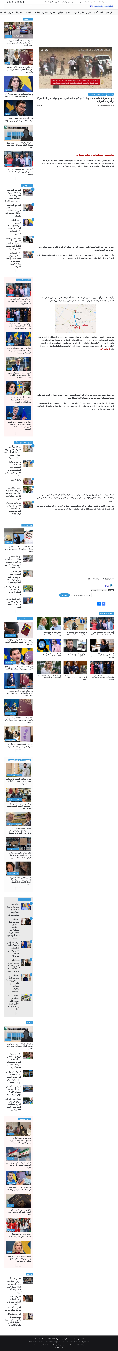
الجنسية (28, 12)
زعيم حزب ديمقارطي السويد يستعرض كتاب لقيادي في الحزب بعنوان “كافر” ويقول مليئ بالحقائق (75, 677)
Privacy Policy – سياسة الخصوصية (87, 2)
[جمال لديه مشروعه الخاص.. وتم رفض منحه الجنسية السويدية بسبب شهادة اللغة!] (28, 504)
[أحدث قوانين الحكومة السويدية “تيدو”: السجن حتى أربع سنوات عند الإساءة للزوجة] (102, 623)
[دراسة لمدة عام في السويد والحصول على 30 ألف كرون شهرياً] (28, 600)
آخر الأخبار (98, 12)
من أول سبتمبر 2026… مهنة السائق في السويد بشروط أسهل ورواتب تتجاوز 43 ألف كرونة (13, 561)
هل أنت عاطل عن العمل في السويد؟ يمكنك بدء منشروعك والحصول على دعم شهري (19, 549)
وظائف (37, 12)
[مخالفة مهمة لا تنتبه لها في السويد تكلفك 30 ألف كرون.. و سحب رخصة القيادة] (26, 997)
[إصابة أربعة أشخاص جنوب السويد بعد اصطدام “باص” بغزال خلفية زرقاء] (28, 1088)
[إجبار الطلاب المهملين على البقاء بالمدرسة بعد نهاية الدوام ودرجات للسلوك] (49, 667)
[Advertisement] (75, 31)
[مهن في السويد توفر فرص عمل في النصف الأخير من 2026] (28, 588)
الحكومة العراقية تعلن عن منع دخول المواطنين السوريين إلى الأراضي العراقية (18, 1165)
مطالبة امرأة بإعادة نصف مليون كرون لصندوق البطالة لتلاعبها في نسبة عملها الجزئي (20, 145)
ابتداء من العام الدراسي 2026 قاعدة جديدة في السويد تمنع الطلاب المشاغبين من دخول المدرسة (102, 655)
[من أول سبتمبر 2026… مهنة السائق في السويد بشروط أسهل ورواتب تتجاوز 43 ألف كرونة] (28, 558)
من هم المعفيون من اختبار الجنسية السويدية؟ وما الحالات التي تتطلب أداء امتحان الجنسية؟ (20, 693)
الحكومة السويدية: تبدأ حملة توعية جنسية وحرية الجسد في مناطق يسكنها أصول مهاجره (19, 1258)
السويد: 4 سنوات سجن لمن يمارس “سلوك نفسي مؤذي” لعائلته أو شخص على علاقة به (19, 375)
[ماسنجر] (99, 604)
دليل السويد (79, 12)
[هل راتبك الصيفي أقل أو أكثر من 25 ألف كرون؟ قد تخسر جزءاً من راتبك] (26, 962)
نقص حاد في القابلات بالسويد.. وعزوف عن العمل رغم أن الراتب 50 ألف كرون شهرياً (14, 576)
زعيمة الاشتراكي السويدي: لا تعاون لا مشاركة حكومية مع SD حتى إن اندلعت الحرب (50, 633)
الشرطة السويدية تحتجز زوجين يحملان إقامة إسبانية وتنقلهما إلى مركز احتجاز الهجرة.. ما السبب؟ (20, 830)
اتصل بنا (57, 2)
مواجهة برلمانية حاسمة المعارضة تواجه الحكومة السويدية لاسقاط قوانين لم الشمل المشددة (102, 677)
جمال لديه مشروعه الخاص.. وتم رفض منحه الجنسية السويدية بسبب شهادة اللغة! (13, 508)
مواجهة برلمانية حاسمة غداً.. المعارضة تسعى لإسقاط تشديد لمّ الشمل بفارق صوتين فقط (77, 633)
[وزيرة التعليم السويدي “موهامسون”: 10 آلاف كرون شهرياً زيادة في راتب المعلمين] (28, 222)
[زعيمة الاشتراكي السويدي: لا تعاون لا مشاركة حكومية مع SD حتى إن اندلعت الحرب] (49, 623)
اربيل (99, 590)
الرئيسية (108, 12)
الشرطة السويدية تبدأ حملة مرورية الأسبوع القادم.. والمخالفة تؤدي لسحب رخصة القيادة (20, 43)
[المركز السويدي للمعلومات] (59, 6)
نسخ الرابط (64, 595)
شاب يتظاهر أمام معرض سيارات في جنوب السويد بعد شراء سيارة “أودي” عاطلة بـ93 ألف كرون (19, 855)
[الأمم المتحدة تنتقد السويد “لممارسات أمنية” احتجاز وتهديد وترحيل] (49, 645)
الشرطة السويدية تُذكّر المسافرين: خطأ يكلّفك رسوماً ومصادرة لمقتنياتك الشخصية (13, 983)
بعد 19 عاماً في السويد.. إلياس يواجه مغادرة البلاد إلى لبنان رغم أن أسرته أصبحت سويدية (12, 452)
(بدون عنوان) (16, 479)
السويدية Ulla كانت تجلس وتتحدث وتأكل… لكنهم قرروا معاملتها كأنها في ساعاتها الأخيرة (13, 1319)
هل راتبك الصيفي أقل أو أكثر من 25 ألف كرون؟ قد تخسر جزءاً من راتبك (13, 965)
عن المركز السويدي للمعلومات (68, 2)
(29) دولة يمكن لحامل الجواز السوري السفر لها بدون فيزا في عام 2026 (18, 1212)
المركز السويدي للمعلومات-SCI (105, 105)
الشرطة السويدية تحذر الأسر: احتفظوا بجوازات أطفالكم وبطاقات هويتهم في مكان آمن (20, 69)
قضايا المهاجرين (15, 12)
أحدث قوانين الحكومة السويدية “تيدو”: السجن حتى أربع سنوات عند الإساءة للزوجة (20, 171)
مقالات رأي (92, 94)
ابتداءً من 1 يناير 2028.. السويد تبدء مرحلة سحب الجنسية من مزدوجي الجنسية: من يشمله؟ (19, 350)
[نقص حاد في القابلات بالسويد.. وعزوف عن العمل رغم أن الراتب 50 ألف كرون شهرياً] (28, 573)
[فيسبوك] (103, 604)
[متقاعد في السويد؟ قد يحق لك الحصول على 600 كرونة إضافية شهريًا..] (26, 906)
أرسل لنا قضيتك (49, 2)
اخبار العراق (104, 590)
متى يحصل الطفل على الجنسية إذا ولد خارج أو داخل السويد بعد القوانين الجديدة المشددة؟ (19, 642)
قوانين (60, 12)
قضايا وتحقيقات (101, 94)
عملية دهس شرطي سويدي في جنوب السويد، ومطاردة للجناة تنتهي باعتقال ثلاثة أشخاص (13, 1104)
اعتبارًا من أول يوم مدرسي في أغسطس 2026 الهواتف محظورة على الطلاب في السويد (20, 400)
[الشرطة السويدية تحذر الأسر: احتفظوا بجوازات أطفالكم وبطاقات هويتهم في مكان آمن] (28, 207)
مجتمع (45, 12)
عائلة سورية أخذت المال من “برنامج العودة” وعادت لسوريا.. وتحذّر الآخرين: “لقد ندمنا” (20, 1140)
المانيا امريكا (93, 590)
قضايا (67, 12)
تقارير (88, 12)
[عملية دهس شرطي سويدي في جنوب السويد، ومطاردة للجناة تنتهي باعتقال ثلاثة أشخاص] (28, 1100)
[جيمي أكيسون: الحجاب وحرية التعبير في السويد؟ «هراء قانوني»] (75, 645)
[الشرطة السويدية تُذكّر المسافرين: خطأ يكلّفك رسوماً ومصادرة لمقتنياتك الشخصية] (26, 977)
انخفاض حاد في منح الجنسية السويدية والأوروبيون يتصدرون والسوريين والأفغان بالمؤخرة (19, 720)
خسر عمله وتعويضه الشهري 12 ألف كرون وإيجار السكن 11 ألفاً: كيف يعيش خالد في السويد (13, 243)
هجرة (52, 12)
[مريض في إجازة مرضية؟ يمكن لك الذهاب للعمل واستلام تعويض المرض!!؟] (26, 944)
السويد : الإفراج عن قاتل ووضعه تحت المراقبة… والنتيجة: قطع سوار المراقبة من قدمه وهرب (13, 1076)
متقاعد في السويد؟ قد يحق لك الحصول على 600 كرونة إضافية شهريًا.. (13, 909)
